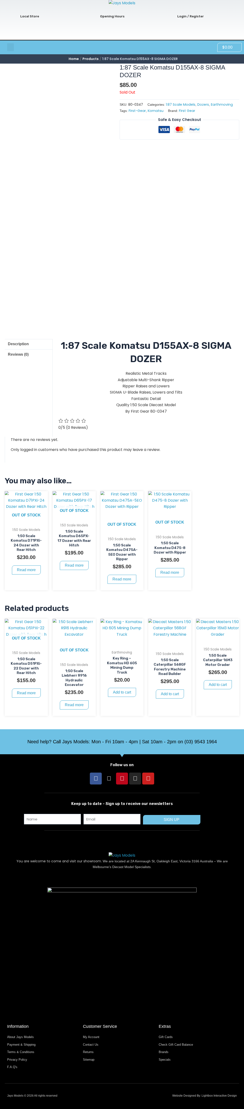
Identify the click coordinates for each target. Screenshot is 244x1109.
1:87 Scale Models (180, 104)
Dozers (203, 104)
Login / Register (190, 16)
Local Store (29, 16)
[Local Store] (12, 16)
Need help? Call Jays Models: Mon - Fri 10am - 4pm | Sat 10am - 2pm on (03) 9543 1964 (122, 741)
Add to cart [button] (122, 692)
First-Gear (137, 110)
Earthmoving (222, 104)
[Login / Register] (169, 16)
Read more (26, 570)
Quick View (26, 520)
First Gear (187, 110)
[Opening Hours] (92, 16)
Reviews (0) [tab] (18, 354)
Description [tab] (18, 344)
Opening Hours (112, 16)
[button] (10, 47)
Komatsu (155, 110)
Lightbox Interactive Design (219, 1095)
